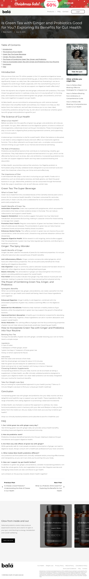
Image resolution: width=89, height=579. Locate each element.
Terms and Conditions (69, 568)
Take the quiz (77, 72)
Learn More (56, 528)
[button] (51, 12)
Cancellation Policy (81, 565)
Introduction (7, 49)
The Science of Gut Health (12, 52)
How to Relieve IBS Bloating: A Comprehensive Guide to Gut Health (76, 104)
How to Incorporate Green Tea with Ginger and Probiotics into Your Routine (31, 62)
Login (78, 12)
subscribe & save (38, 416)
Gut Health (40, 565)
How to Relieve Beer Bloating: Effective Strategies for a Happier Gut (76, 87)
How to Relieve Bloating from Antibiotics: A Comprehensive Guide (75, 96)
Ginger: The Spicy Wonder (12, 57)
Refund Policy (69, 565)
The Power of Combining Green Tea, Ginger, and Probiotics (24, 59)
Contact (84, 568)
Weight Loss (49, 565)
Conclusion (7, 64)
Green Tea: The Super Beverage (14, 54)
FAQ (4, 67)
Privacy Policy (59, 565)
